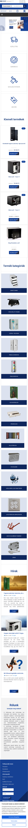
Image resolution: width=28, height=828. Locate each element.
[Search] (24, 6)
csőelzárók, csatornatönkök (14, 488)
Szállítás (14, 46)
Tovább (14, 611)
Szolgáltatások (14, 87)
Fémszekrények (14, 376)
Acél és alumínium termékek (14, 536)
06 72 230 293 (22, 0)
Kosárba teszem (14, 153)
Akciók (14, 107)
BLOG (10, 11)
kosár (24, 12)
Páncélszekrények (14, 354)
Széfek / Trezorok (14, 333)
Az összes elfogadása (14, 817)
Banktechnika (14, 290)
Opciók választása (13, 219)
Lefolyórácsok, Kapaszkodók (14, 514)
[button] (1, 24)
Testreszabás (14, 821)
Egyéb (14, 595)
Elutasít (14, 824)
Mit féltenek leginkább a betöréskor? (14, 673)
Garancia (14, 67)
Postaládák (14, 467)
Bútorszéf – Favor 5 (14, 210)
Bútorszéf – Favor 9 (14, 177)
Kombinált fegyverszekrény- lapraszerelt (14, 143)
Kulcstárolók (13, 445)
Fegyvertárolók (14, 402)
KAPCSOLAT (3, 11)
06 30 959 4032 (23, 2)
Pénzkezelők (14, 424)
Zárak (14, 557)
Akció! (23, 128)
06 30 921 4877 (23, 1)
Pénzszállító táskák (14, 312)
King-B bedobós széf (14, 243)
